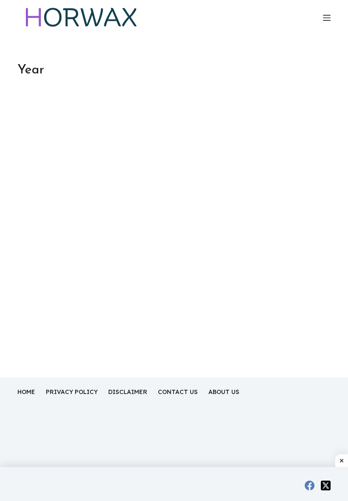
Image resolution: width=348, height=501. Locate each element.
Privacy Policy (72, 392)
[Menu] (327, 18)
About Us (223, 392)
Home (26, 392)
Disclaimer (127, 392)
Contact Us (178, 392)
